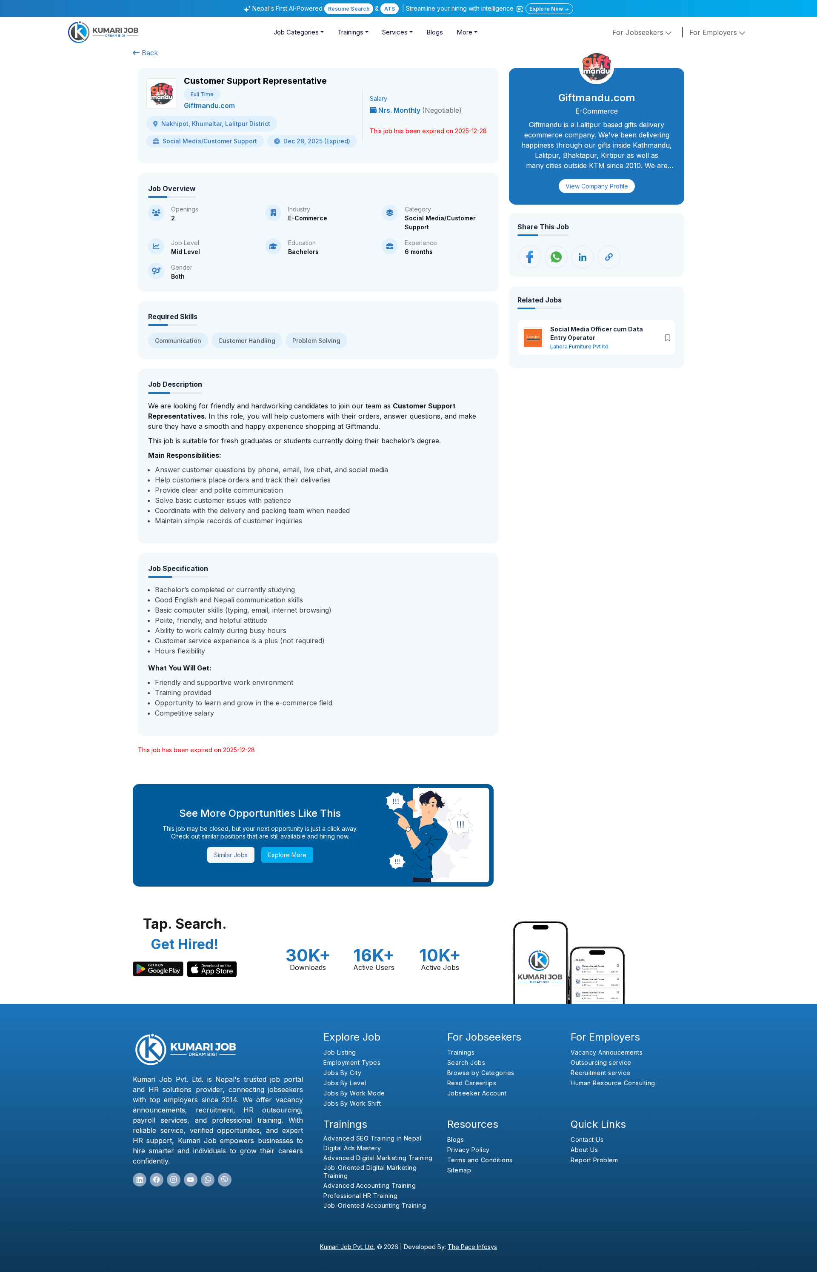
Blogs (434, 32)
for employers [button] (714, 32)
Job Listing (339, 1052)
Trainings (350, 32)
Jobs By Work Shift (352, 1103)
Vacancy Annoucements (607, 1052)
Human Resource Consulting (613, 1083)
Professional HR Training (360, 1195)
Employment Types (351, 1062)
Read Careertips (472, 1083)
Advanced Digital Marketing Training (378, 1157)
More (464, 32)
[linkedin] (139, 1179)
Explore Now (546, 9)
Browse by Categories (480, 1072)
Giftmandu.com (209, 105)
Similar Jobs (231, 854)
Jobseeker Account (477, 1093)
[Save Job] (667, 338)
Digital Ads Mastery (352, 1148)
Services (395, 32)
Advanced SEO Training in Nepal (372, 1138)
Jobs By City (342, 1072)
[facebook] (156, 1179)
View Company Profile (597, 186)
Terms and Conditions (480, 1160)
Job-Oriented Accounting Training (374, 1205)
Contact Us (587, 1139)
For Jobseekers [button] (639, 32)
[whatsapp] (207, 1179)
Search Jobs (466, 1062)
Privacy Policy (468, 1149)
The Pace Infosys (472, 1246)
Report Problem (594, 1160)
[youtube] (190, 1179)
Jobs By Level (344, 1083)
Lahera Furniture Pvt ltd (579, 346)
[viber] (224, 1179)
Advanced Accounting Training (369, 1185)
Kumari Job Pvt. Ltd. (347, 1246)
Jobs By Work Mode (354, 1093)
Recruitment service (601, 1072)
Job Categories (296, 32)
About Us (584, 1149)
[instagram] (173, 1179)
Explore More (287, 854)
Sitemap (459, 1170)
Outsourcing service (601, 1062)
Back (149, 52)
